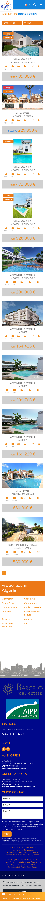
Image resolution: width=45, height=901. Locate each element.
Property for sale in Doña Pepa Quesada (22, 852)
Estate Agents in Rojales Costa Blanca (22, 867)
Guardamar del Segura (32, 613)
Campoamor (30, 603)
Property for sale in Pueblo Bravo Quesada (22, 855)
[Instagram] (8, 749)
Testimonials (7, 734)
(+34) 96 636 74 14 (11, 784)
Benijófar (6, 611)
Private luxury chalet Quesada (22, 850)
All (25, 623)
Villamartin (7, 598)
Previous (5, 46)
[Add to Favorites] (40, 34)
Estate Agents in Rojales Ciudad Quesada (22, 864)
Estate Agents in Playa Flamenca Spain (22, 860)
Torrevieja (7, 619)
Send (7, 834)
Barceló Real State (6, 5)
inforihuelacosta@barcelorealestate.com (19, 787)
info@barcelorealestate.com (15, 768)
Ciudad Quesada (32, 607)
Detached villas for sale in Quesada (22, 847)
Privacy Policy (38, 824)
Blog (14, 734)
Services (30, 730)
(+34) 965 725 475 (11, 766)
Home (4, 730)
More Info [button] (37, 885)
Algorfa (28, 619)
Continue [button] (22, 891)
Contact (21, 734)
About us (11, 730)
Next (40, 46)
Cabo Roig (29, 598)
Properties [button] (20, 730)
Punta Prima (8, 603)
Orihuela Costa (9, 607)
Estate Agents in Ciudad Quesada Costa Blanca (22, 862)
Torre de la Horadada (7, 625)
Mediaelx (20, 875)
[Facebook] (4, 749)
